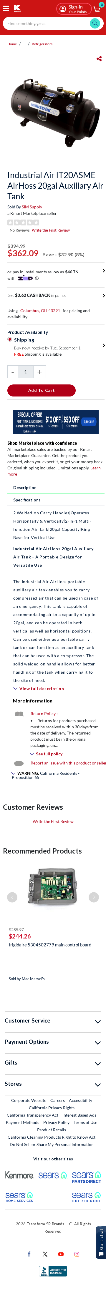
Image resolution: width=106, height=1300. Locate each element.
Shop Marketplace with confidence (42, 443)
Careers (57, 1100)
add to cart (41, 390)
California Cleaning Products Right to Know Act (51, 1137)
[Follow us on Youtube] (61, 1253)
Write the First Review (51, 230)
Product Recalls (52, 1129)
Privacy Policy (56, 1122)
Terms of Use (85, 1122)
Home (12, 44)
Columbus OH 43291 (40, 310)
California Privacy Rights (51, 1107)
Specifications (27, 499)
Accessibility (80, 1100)
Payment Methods (22, 1122)
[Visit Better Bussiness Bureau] (53, 1270)
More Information (32, 700)
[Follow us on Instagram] (77, 1253)
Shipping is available (38, 354)
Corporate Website (29, 1100)
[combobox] (53, 23)
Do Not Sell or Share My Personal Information (52, 1144)
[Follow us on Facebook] (29, 1253)
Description (25, 487)
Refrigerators (42, 44)
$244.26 (20, 936)
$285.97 (16, 929)
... (24, 44)
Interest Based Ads (79, 1114)
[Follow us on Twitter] (45, 1253)
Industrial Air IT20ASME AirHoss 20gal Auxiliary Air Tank (55, 185)
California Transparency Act (32, 1114)
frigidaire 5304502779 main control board (50, 944)
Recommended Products (42, 850)
